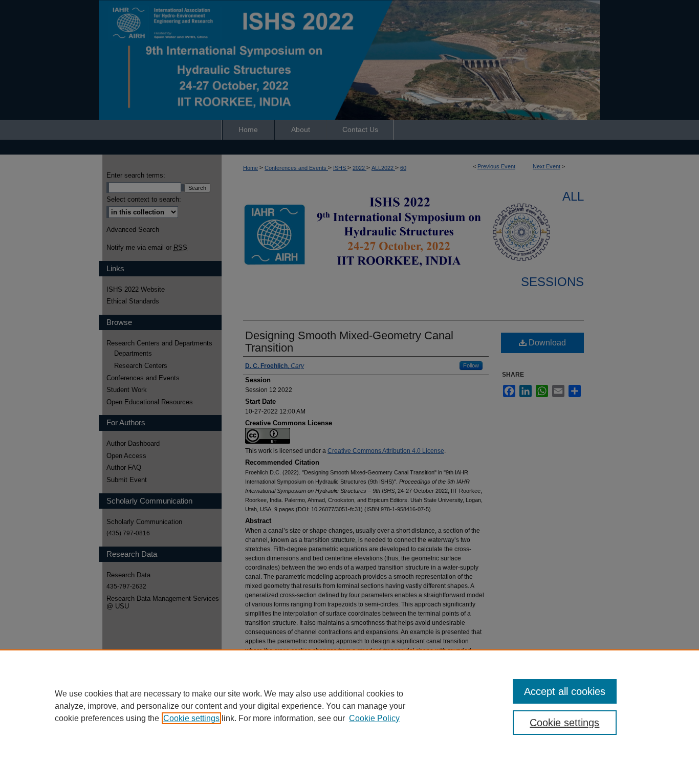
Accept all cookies (564, 691)
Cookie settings (191, 718)
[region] (349, 705)
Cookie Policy (374, 718)
